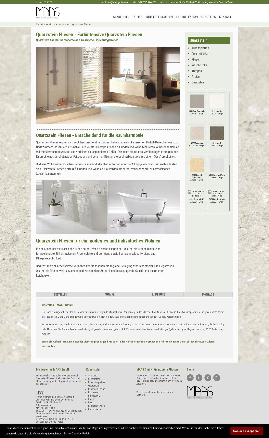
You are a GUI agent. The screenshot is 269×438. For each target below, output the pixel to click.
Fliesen (196, 59)
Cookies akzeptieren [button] (247, 430)
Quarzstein (198, 82)
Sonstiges (208, 17)
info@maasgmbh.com (118, 2)
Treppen (197, 71)
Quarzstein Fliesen (146, 381)
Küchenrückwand (96, 405)
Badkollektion (187, 17)
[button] (76, 433)
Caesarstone (94, 379)
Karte (60, 421)
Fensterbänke (200, 54)
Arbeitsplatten (200, 48)
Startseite (121, 17)
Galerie (91, 399)
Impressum (93, 392)
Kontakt (225, 17)
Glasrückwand (95, 409)
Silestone (92, 375)
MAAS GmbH (61, 369)
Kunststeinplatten (96, 382)
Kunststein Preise (96, 389)
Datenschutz (94, 395)
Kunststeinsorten (159, 17)
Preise (137, 17)
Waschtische (199, 65)
